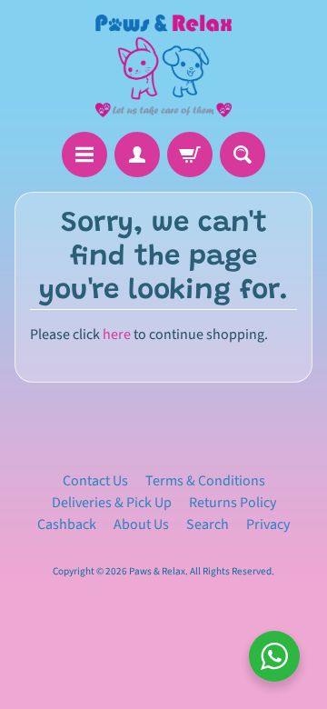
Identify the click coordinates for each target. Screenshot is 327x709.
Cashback (66, 524)
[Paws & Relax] (163, 66)
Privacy (268, 524)
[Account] (137, 154)
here (117, 335)
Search (207, 524)
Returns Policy (232, 503)
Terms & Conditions (205, 481)
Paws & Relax (157, 571)
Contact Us (95, 481)
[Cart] (190, 154)
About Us (141, 524)
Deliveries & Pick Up (112, 503)
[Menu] (84, 154)
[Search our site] (242, 154)
